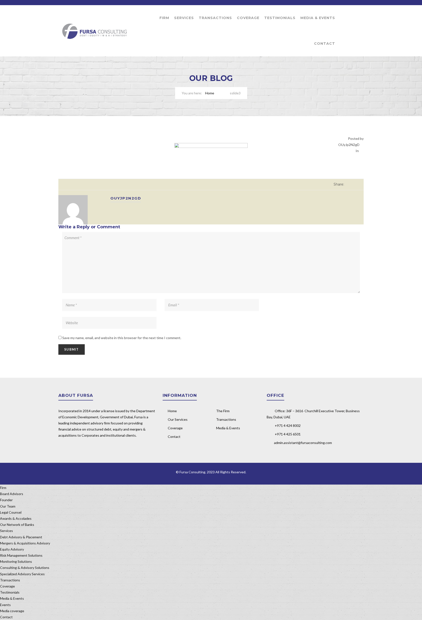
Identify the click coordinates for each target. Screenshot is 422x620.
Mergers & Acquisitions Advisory (25, 543)
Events (5, 605)
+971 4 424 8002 (288, 425)
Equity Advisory (12, 549)
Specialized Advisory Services (22, 574)
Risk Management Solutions (21, 555)
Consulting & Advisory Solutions (24, 567)
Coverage (248, 18)
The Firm (223, 411)
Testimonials (279, 18)
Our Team (7, 506)
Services (184, 18)
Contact (324, 43)
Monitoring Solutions (16, 561)
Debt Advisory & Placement (21, 537)
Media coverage (12, 611)
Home (209, 93)
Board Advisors (11, 494)
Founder (6, 500)
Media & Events (317, 18)
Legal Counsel (10, 512)
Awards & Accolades (16, 518)
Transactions (215, 18)
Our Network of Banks (17, 524)
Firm (164, 18)
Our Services (178, 419)
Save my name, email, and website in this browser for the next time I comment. (121, 338)
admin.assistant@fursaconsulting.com (303, 443)
